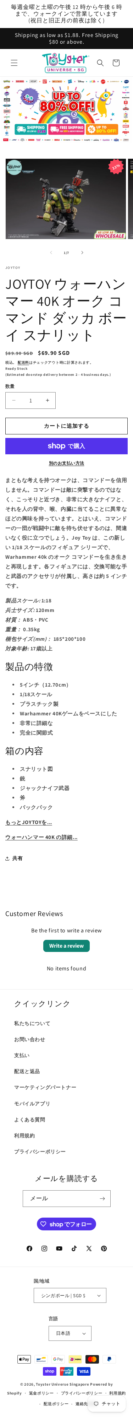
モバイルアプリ (32, 1103)
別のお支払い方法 (66, 463)
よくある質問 (29, 1119)
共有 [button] (17, 858)
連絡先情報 (86, 1403)
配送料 (23, 362)
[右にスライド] (82, 252)
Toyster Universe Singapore (62, 1384)
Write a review (66, 945)
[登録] (102, 1198)
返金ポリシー (41, 1393)
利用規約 (24, 1135)
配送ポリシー (56, 1403)
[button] (14, 63)
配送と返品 (27, 1071)
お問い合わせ (29, 1039)
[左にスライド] (51, 252)
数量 (10, 386)
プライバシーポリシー (40, 1151)
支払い (22, 1055)
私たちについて (32, 1023)
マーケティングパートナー (45, 1087)
